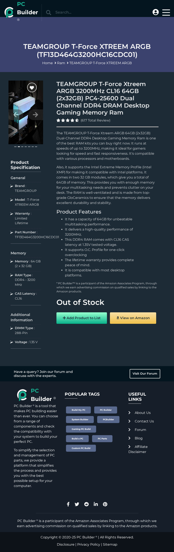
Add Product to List (83, 318)
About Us (142, 413)
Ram (61, 63)
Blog (138, 438)
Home (47, 63)
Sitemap (110, 544)
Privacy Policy (88, 544)
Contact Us (144, 421)
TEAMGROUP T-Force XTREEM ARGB (100, 63)
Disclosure (65, 544)
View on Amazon (134, 318)
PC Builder (86, 537)
